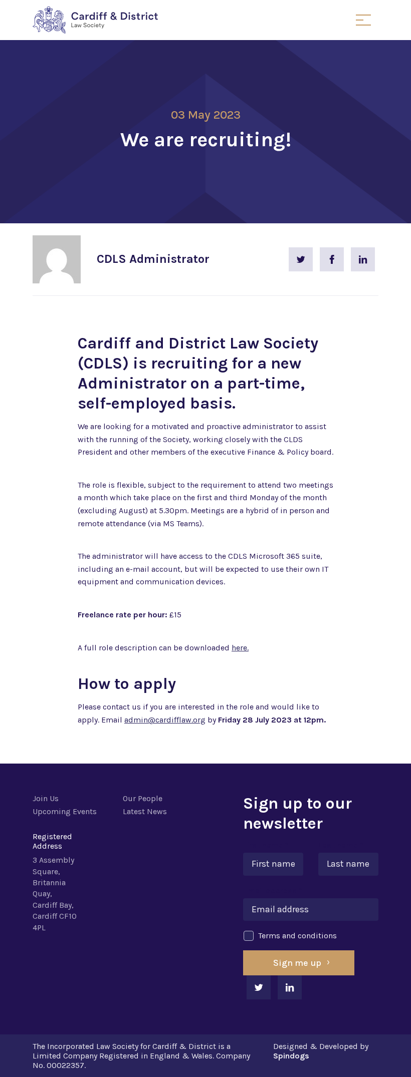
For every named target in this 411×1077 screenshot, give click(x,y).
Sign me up (297, 962)
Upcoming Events (65, 811)
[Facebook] (332, 259)
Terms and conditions (297, 935)
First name (266, 845)
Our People (142, 798)
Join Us (46, 798)
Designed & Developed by (320, 1050)
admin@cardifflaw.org (165, 720)
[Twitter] (301, 259)
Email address (272, 890)
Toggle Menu (363, 20)
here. (240, 647)
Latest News (145, 811)
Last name (340, 845)
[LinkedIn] (363, 259)
